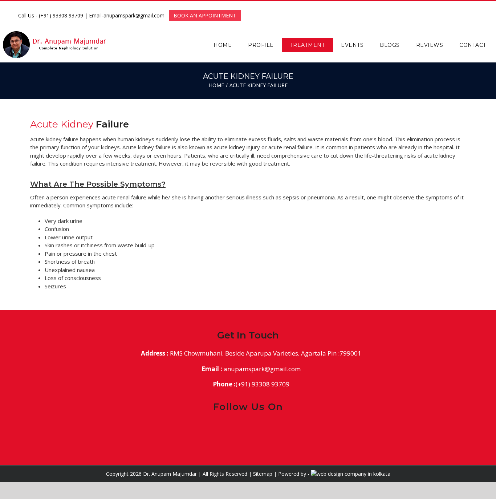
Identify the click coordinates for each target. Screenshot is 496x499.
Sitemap (262, 473)
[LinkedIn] (254, 428)
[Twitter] (242, 428)
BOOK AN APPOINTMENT (205, 15)
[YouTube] (266, 428)
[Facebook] (229, 428)
